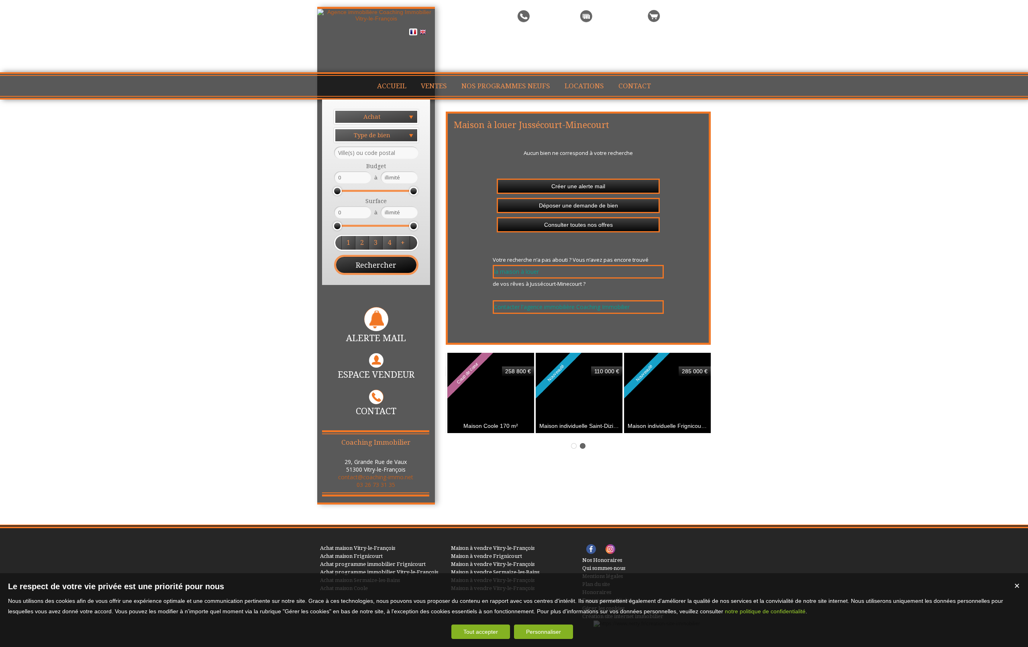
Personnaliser (543, 632)
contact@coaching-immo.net (375, 477)
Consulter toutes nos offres (578, 225)
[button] (348, 243)
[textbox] (376, 152)
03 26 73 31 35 (376, 484)
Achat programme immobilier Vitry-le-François (379, 572)
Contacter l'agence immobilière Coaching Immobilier (562, 307)
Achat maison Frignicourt (351, 556)
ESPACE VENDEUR (376, 375)
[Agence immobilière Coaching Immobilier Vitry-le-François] (376, 18)
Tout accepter (480, 632)
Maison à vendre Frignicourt (486, 556)
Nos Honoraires (602, 560)
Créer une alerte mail (578, 186)
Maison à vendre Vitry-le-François (492, 548)
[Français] (413, 33)
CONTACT (376, 411)
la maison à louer (516, 271)
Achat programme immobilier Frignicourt (373, 564)
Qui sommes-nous (603, 568)
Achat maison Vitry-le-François (357, 548)
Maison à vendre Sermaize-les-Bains (495, 572)
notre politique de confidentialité (765, 611)
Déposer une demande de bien (578, 205)
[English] (423, 33)
